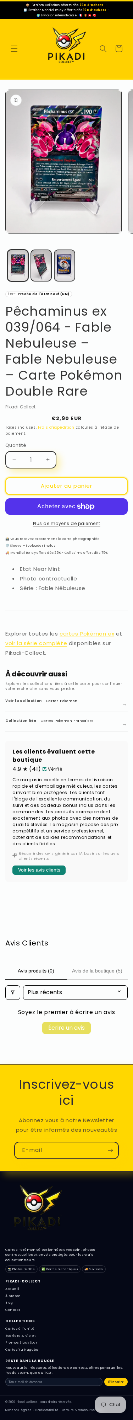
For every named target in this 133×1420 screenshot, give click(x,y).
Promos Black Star (21, 1342)
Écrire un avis (66, 1028)
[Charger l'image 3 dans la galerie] (64, 266)
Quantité (15, 445)
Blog (9, 1303)
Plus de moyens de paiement (66, 523)
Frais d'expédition (56, 427)
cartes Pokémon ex (87, 633)
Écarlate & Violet (20, 1336)
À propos (13, 1296)
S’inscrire (116, 1382)
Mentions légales (18, 1410)
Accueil (12, 1289)
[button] (14, 49)
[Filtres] (12, 992)
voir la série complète (36, 643)
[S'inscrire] (110, 1150)
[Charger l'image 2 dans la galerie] (41, 266)
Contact (12, 1310)
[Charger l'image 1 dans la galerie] (17, 266)
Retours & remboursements (83, 1410)
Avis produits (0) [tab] (36, 971)
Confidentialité (46, 1410)
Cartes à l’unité (20, 1329)
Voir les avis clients (39, 870)
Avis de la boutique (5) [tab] (97, 971)
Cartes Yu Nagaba (22, 1349)
